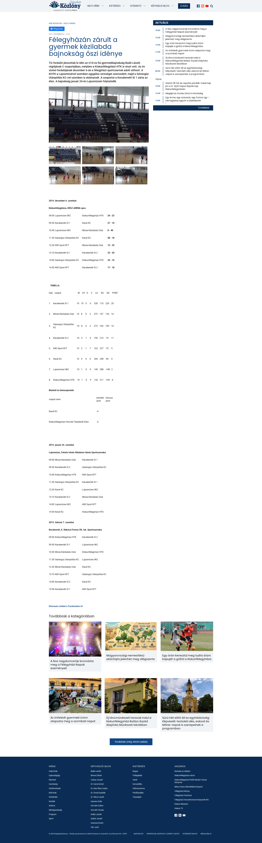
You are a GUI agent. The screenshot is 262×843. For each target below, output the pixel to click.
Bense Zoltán (96, 775)
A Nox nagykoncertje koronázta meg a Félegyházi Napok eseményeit (186, 30)
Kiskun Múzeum (181, 804)
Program (52, 814)
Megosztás (58, 29)
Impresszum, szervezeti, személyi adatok (163, 834)
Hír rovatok (55, 23)
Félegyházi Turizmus (183, 795)
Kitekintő (135, 6)
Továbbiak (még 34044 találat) (131, 741)
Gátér (135, 780)
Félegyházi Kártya (182, 791)
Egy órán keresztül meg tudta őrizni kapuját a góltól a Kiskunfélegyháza (184, 45)
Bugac (135, 771)
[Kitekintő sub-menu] (145, 5)
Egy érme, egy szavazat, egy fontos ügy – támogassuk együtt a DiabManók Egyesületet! (187, 100)
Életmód (52, 780)
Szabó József (96, 818)
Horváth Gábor (97, 805)
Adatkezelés (138, 834)
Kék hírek (52, 793)
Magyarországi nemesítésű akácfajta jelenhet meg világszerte (185, 37)
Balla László (96, 771)
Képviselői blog (160, 6)
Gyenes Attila (96, 801)
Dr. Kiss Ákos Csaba (99, 788)
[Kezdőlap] (65, 4)
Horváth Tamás (97, 810)
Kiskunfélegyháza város (185, 775)
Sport (51, 818)
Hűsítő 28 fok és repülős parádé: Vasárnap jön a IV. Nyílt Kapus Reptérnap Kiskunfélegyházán (188, 86)
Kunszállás (137, 784)
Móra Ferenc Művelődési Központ (189, 787)
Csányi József (97, 780)
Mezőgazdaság (55, 810)
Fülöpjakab (137, 775)
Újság (184, 6)
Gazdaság (53, 784)
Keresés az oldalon (182, 771)
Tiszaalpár (137, 797)
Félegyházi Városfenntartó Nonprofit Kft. (192, 800)
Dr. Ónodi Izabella (98, 793)
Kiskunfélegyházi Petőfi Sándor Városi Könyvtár (191, 781)
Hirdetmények (55, 788)
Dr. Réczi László (97, 797)
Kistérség (115, 6)
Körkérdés (53, 797)
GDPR (125, 834)
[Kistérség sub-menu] (124, 5)
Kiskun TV (179, 808)
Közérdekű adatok (190, 834)
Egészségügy (54, 775)
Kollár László (96, 814)
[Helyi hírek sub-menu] (103, 5)
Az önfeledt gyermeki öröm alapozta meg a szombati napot (187, 52)
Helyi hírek (93, 6)
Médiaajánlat (206, 834)
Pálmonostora (139, 788)
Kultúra (52, 805)
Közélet (52, 801)
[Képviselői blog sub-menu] (173, 5)
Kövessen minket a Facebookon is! (66, 606)
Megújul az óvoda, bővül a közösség (184, 93)
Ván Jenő (95, 827)
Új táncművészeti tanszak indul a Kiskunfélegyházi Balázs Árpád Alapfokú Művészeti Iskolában (186, 60)
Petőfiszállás (138, 793)
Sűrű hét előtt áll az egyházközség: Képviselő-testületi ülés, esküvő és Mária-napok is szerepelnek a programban (187, 71)
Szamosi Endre (97, 823)
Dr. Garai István (97, 784)
